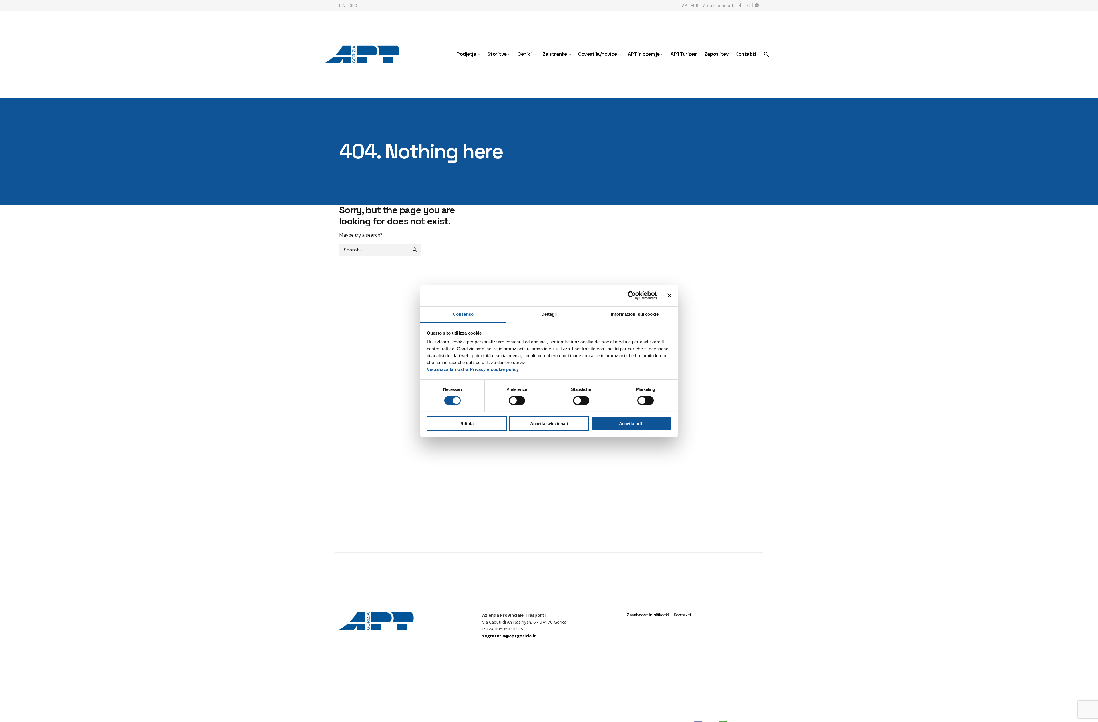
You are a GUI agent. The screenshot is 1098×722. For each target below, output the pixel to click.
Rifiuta (467, 423)
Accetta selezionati (549, 423)
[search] (415, 250)
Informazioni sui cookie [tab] (634, 313)
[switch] (517, 400)
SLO (353, 5)
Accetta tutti (631, 423)
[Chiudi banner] (669, 295)
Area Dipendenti (718, 5)
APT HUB (690, 5)
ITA (342, 5)
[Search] (766, 54)
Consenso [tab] (463, 313)
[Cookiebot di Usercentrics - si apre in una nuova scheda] (632, 295)
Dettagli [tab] (549, 313)
